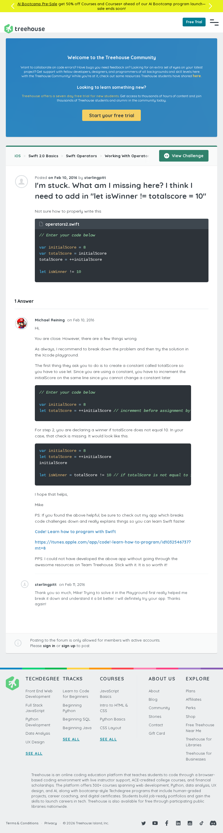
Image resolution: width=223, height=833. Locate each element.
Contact (156, 724)
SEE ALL (34, 753)
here (197, 76)
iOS (18, 155)
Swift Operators (81, 155)
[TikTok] (201, 823)
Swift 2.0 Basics (43, 155)
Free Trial (194, 22)
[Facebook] (167, 823)
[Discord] (213, 823)
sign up (68, 645)
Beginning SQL (76, 719)
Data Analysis (38, 733)
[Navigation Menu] (214, 22)
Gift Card (157, 733)
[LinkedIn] (178, 823)
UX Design (35, 742)
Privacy (50, 823)
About (154, 691)
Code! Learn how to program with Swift (75, 531)
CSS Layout (110, 727)
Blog (153, 699)
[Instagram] (190, 823)
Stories (155, 716)
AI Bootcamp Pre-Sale (37, 3)
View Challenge (187, 155)
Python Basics (112, 719)
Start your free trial (111, 115)
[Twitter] (143, 823)
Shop (190, 716)
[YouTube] (155, 823)
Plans (190, 691)
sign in (49, 645)
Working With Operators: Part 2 (135, 155)
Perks (190, 707)
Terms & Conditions (22, 823)
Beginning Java (77, 727)
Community (159, 707)
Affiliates (193, 699)
